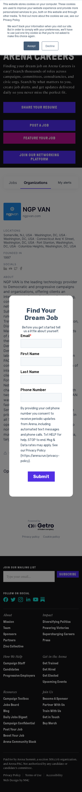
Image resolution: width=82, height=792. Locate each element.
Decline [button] (50, 46)
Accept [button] (31, 46)
